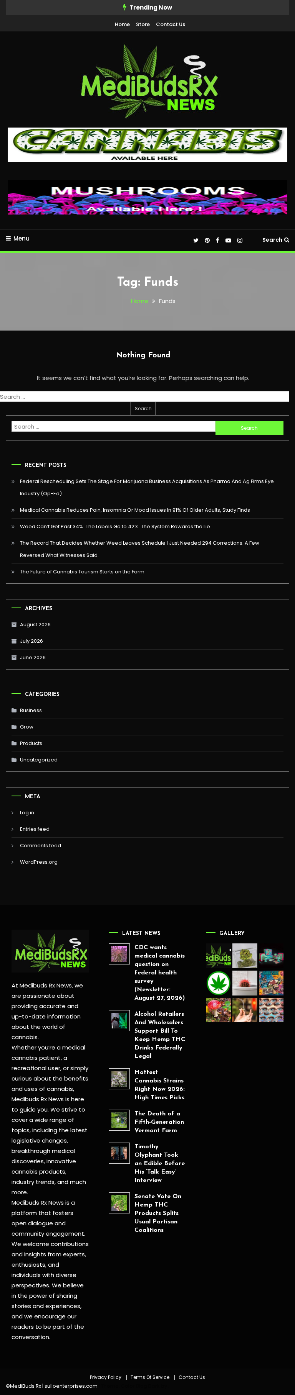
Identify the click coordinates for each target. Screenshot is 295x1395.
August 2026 (35, 624)
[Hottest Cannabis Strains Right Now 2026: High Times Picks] (119, 1078)
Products (31, 743)
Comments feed (40, 845)
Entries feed (35, 829)
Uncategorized (39, 759)
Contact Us (170, 24)
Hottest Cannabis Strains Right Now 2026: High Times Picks (159, 1085)
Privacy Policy (105, 1377)
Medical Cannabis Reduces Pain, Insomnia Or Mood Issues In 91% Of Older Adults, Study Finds (135, 510)
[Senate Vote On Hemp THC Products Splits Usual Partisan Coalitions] (119, 1202)
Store (143, 24)
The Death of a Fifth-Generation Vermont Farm (159, 1122)
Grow (26, 726)
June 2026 (33, 657)
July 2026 (31, 641)
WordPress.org (39, 862)
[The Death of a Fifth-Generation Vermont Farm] (119, 1120)
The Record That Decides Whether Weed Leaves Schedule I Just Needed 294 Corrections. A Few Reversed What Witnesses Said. (139, 549)
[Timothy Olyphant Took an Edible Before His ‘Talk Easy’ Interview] (119, 1153)
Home (122, 24)
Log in (27, 812)
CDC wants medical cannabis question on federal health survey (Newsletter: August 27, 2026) (159, 973)
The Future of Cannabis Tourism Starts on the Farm (82, 571)
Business (31, 710)
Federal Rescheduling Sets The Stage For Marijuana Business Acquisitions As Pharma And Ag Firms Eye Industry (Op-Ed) (147, 487)
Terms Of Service (150, 1377)
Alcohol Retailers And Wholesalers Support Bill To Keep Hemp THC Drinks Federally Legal (159, 1035)
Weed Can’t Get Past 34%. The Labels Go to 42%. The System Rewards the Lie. (115, 526)
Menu (21, 238)
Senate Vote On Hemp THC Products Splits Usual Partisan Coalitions (157, 1213)
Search (272, 240)
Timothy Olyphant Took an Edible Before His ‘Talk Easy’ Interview (159, 1164)
